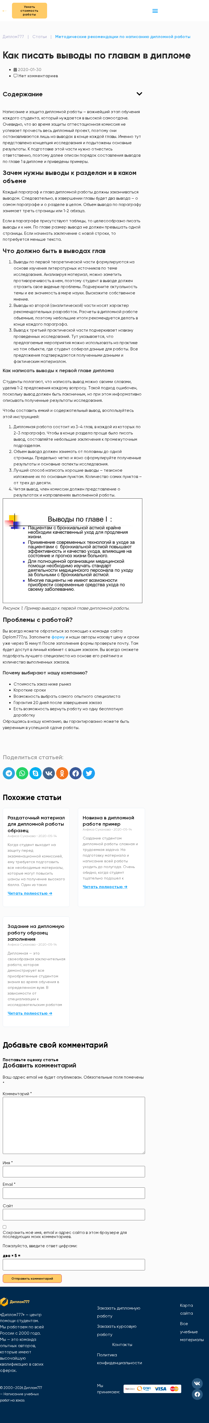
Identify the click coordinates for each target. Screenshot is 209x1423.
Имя (8, 1163)
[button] (154, 10)
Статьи (39, 36)
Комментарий (17, 1094)
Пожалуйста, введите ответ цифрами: (40, 1246)
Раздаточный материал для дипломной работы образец (36, 824)
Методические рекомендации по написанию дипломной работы (122, 36)
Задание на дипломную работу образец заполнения (36, 932)
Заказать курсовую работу (117, 1330)
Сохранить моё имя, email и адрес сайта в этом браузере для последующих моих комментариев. (65, 1235)
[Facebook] (197, 1394)
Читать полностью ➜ (30, 893)
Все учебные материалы (192, 1331)
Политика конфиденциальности (119, 1359)
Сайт (8, 1206)
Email (9, 1185)
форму (58, 637)
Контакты (122, 1344)
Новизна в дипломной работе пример (108, 821)
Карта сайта (186, 1309)
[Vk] (197, 1383)
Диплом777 (13, 36)
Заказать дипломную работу (118, 1312)
